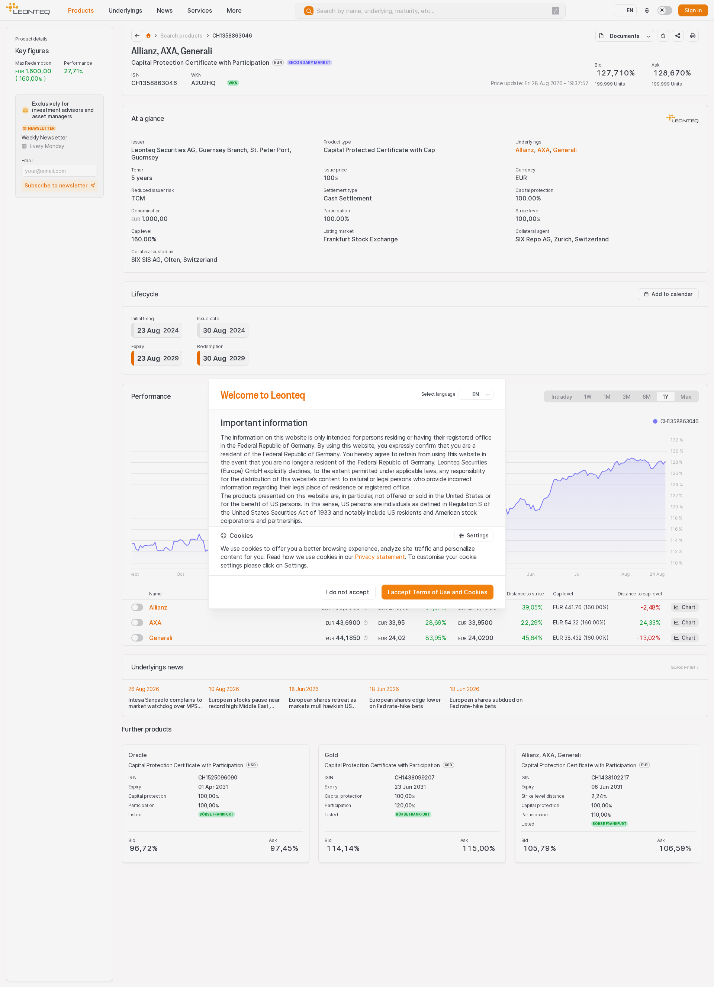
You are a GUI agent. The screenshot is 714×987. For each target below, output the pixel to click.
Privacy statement (380, 556)
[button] (473, 535)
